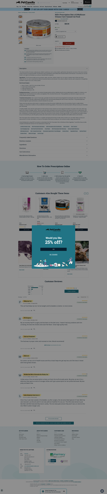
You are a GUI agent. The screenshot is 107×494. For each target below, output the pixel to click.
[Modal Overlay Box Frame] (53, 247)
